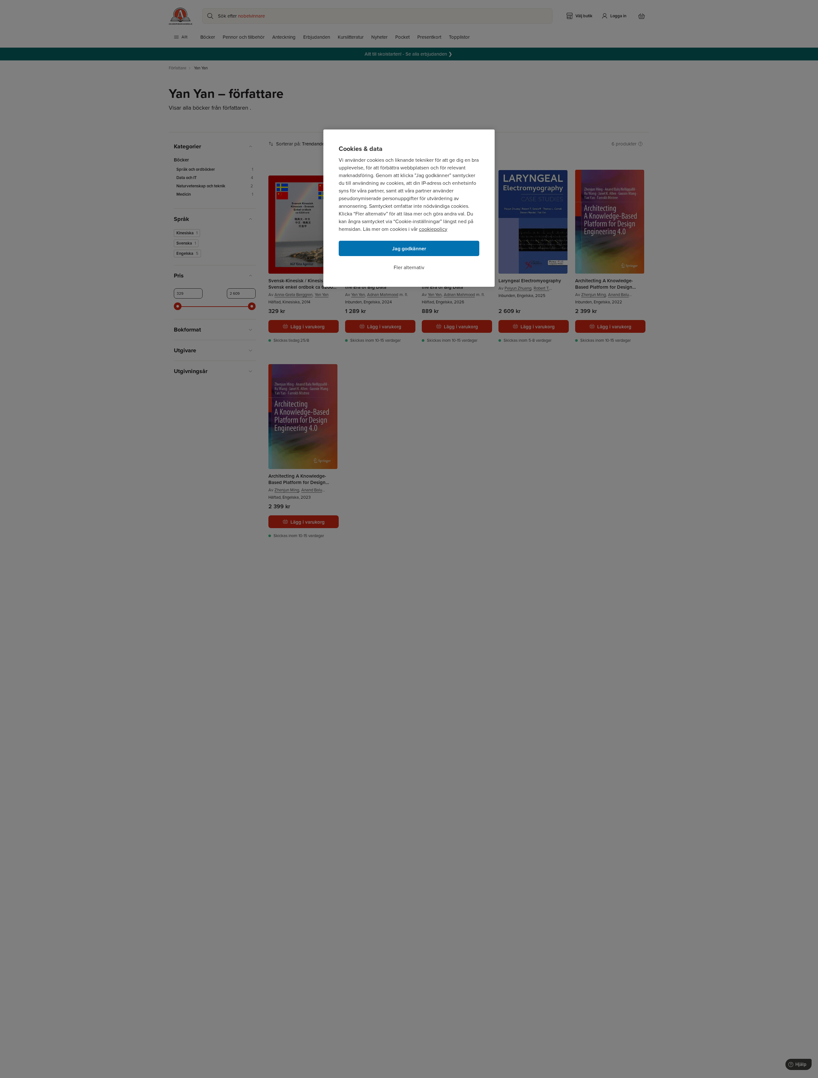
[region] (409, 208)
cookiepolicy (433, 229)
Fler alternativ (409, 267)
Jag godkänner (409, 248)
